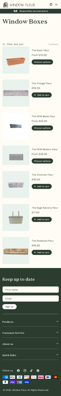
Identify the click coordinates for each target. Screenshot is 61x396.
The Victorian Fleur (42, 174)
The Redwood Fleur (43, 240)
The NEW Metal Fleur (43, 116)
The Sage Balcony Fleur (45, 207)
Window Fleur (19, 390)
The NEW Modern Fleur (45, 149)
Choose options (42, 62)
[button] (56, 4)
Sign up (9, 306)
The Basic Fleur (40, 50)
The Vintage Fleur (42, 83)
